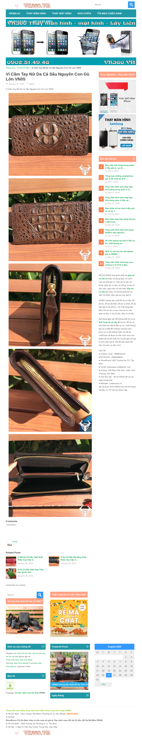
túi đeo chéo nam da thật (27, 693)
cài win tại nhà (12, 656)
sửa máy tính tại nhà (22, 653)
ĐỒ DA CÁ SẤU (18, 21)
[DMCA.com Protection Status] (10, 689)
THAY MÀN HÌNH (36, 13)
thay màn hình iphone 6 (19, 663)
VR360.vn (14, 13)
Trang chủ (10, 68)
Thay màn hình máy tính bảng (19, 660)
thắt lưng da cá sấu (108, 322)
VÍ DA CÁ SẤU (23, 68)
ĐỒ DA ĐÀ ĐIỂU (42, 21)
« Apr (103, 684)
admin (32, 84)
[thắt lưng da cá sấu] (69, 636)
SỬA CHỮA (84, 13)
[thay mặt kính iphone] (117, 112)
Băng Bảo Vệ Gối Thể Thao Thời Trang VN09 (73, 684)
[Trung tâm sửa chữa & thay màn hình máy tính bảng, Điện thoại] (33, 5)
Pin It (9, 545)
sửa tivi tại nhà (38, 653)
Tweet (14, 541)
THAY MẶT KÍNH (61, 13)
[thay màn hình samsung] (117, 150)
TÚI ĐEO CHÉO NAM (109, 13)
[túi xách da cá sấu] (24, 633)
